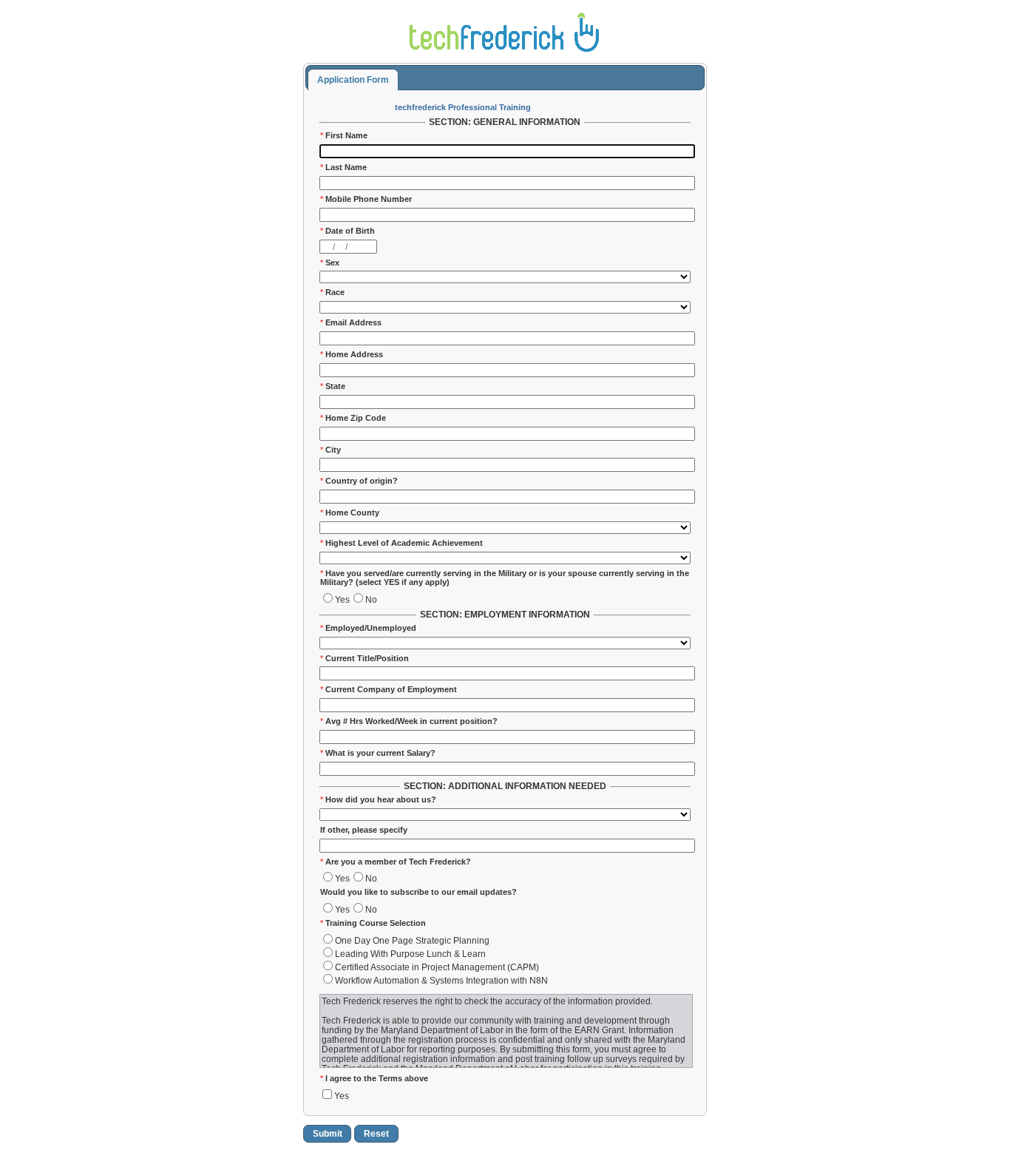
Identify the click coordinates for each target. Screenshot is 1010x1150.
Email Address (351, 322)
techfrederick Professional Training (463, 107)
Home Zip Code (353, 417)
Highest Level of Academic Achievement (401, 542)
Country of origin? (359, 480)
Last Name (343, 167)
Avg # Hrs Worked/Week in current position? (409, 721)
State (332, 386)
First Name (343, 135)
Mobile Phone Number (366, 199)
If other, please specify (363, 829)
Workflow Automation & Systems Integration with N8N (441, 980)
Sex (329, 262)
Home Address (351, 354)
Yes (342, 599)
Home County (349, 512)
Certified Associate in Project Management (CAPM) (437, 967)
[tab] (353, 79)
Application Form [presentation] (353, 79)
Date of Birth (347, 230)
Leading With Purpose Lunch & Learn (410, 953)
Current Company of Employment (388, 689)
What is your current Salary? (377, 752)
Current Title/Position (364, 658)
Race (332, 292)
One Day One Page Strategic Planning (412, 940)
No (371, 599)
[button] (327, 1134)
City (330, 449)
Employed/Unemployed (368, 627)
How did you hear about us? (378, 799)
